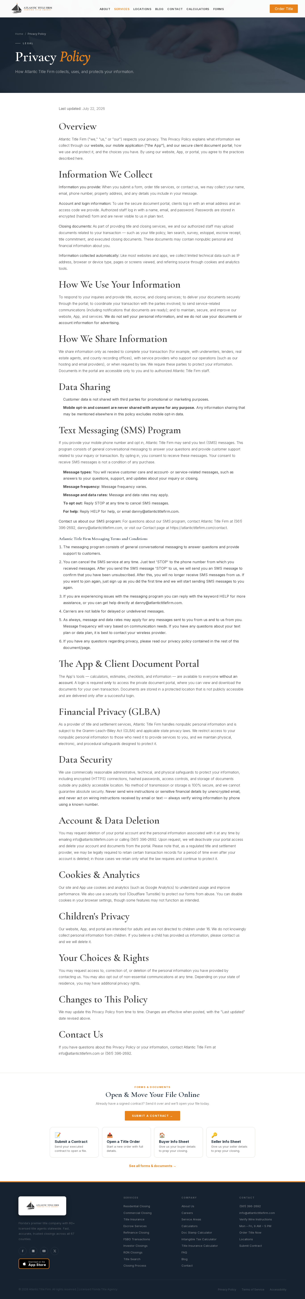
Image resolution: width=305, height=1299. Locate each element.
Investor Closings (135, 1245)
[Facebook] (23, 1251)
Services (122, 9)
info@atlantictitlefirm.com (93, 839)
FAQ (184, 1252)
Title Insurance (133, 1219)
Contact (175, 9)
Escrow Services (135, 1226)
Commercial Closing (137, 1213)
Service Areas (191, 1219)
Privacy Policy (227, 1289)
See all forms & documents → (152, 1166)
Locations (142, 9)
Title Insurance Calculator (200, 1245)
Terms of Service (253, 1289)
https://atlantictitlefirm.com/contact (198, 527)
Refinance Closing (136, 1232)
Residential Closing (136, 1206)
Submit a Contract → (152, 1115)
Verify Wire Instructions (255, 1219)
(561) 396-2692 (250, 1206)
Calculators (197, 9)
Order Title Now (250, 1232)
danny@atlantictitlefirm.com (155, 511)
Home (19, 34)
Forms (218, 9)
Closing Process (134, 1265)
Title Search (131, 1259)
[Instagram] (33, 1251)
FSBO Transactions (136, 1239)
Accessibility (278, 1289)
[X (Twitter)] (55, 1251)
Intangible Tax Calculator (199, 1239)
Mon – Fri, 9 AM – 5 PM (255, 1226)
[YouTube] (44, 1251)
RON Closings (132, 1252)
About (105, 9)
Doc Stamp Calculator (197, 1232)
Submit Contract (250, 1245)
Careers (187, 1213)
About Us (188, 1206)
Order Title (284, 8)
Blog (159, 9)
